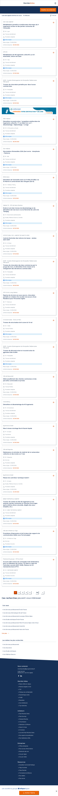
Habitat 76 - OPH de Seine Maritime (13, 205)
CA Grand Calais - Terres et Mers (12, 319)
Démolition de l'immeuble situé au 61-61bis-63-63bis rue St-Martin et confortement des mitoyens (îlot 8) (21, 180)
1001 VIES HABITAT (8, 22)
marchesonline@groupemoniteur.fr (26, 669)
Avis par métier (23, 757)
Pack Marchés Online (24, 713)
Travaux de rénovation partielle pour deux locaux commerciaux (19, 85)
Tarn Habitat (6, 148)
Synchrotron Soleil (8, 425)
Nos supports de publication (26, 735)
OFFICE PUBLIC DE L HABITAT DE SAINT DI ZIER (16, 235)
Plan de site (22, 778)
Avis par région (23, 754)
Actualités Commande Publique (27, 765)
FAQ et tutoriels (23, 767)
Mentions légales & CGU (25, 686)
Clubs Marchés (22, 770)
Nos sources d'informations (26, 748)
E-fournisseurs (22, 721)
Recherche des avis (24, 751)
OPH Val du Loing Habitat (10, 292)
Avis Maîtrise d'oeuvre (9, 654)
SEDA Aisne (6, 177)
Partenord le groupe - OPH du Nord (13, 559)
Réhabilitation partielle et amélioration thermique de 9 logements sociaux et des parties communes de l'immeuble (21, 26)
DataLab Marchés (23, 719)
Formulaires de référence (25, 773)
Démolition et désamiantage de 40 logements (18, 404)
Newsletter (21, 700)
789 (37, 592)
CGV (20, 689)
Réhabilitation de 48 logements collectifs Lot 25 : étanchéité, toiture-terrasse (19, 55)
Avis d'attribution (23, 703)
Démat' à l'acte (23, 727)
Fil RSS (20, 697)
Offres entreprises (23, 746)
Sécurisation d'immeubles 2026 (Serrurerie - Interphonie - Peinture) (21, 152)
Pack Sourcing (22, 716)
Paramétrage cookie (24, 694)
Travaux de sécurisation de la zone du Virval (17, 322)
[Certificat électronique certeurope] (29, 110)
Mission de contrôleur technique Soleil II (16, 478)
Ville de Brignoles (8, 449)
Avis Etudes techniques (9, 651)
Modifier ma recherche (48, 10)
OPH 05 (5, 52)
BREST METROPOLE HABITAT (11, 499)
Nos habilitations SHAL (24, 738)
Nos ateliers (22, 775)
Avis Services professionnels (11, 644)
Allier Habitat (6, 118)
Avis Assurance (7, 648)
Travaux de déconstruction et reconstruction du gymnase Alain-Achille (19, 351)
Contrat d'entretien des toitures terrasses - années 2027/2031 (19, 239)
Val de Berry (6, 401)
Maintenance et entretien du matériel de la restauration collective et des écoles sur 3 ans (21, 453)
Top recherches (23, 705)
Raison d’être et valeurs (25, 684)
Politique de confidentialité (25, 692)
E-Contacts (22, 730)
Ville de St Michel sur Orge (10, 530)
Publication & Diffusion (24, 724)
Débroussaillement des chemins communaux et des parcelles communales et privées (20, 379)
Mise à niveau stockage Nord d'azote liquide (17, 428)
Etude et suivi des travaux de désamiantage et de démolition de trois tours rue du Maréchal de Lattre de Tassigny (21, 209)
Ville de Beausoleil (8, 376)
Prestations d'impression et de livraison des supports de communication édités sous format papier (21, 534)
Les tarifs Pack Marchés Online (26, 732)
